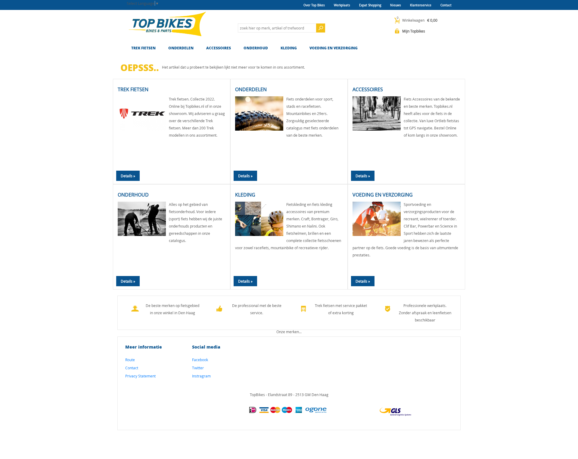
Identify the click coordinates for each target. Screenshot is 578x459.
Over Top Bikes (314, 5)
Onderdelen (181, 48)
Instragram (201, 376)
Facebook (200, 359)
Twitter (198, 367)
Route (130, 359)
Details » (128, 175)
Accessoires (218, 48)
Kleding (289, 48)
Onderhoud (256, 48)
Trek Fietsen (143, 48)
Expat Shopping (370, 5)
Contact (446, 5)
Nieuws (395, 5)
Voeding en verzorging (333, 48)
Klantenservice (420, 5)
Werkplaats (342, 5)
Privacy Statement (140, 376)
